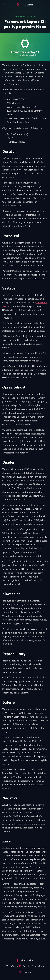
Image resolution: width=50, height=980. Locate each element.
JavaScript (26, 972)
